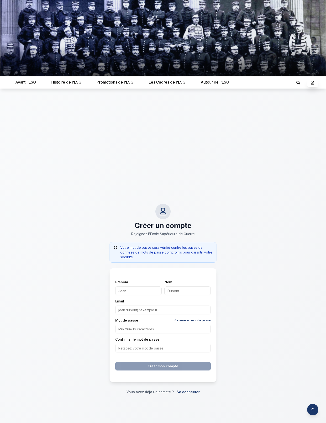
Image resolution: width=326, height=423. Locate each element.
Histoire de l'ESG (66, 82)
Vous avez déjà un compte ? (163, 392)
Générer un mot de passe (192, 320)
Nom (168, 282)
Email (119, 301)
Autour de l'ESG (215, 82)
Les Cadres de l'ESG (167, 82)
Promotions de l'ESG (115, 82)
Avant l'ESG (25, 82)
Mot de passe (126, 320)
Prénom (121, 282)
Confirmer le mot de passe (137, 339)
